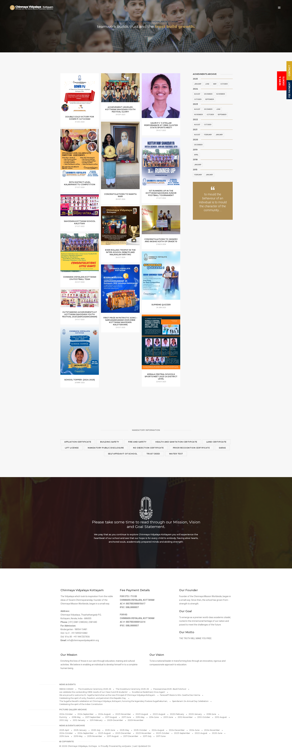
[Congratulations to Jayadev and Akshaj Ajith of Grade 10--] (161, 221)
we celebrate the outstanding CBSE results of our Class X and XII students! (93, 692)
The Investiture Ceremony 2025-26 (94, 689)
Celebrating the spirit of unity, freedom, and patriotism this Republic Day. (92, 698)
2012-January (79, 720)
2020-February (177, 714)
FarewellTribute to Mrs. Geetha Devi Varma (180, 695)
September (209, 99)
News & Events (282, 80)
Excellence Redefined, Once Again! (148, 692)
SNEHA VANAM (66, 689)
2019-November (94, 736)
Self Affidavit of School (122, 454)
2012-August (221, 717)
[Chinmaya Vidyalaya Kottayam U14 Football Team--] (79, 254)
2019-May (78, 736)
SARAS (222, 448)
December (208, 94)
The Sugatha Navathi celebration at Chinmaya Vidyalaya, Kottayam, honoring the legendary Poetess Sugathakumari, (113, 701)
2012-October (203, 717)
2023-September (182, 733)
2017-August (111, 717)
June (207, 84)
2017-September (93, 717)
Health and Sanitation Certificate (176, 442)
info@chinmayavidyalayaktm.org (83, 640)
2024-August (104, 714)
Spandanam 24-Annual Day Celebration (190, 701)
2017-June (126, 717)
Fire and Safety (137, 442)
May (214, 84)
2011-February (96, 720)
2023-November (123, 714)
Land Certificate (216, 442)
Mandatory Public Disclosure (106, 448)
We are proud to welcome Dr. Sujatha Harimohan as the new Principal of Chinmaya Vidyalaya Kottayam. (107, 695)
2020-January (195, 714)
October (224, 84)
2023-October (162, 733)
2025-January (80, 730)
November (220, 94)
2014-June (154, 717)
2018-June (211, 714)
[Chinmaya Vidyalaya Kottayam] (31, 7)
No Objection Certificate (148, 448)
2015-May (140, 717)
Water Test (176, 454)
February (208, 135)
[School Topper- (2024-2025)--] (79, 353)
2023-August (142, 714)
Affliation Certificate (77, 442)
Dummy (63, 717)
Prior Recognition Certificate (191, 448)
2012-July (63, 720)
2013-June (168, 717)
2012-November (185, 717)
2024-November (212, 730)
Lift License (72, 448)
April (196, 155)
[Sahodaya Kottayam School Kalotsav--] (79, 206)
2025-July (95, 730)
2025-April (64, 730)
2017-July (147, 736)
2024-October (66, 714)
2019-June (64, 736)
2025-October (140, 730)
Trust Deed (153, 454)
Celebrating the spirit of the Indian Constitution (81, 704)
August (197, 94)
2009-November (135, 720)
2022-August (159, 714)
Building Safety (109, 442)
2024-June (194, 730)
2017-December (130, 736)
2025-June (110, 730)
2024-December (177, 730)
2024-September (85, 714)
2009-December (115, 720)
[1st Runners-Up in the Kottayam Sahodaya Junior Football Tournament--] (161, 164)
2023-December (123, 733)
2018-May (76, 717)
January (197, 84)
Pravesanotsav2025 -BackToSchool (169, 689)
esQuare (126, 746)
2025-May (124, 730)
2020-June (217, 733)
